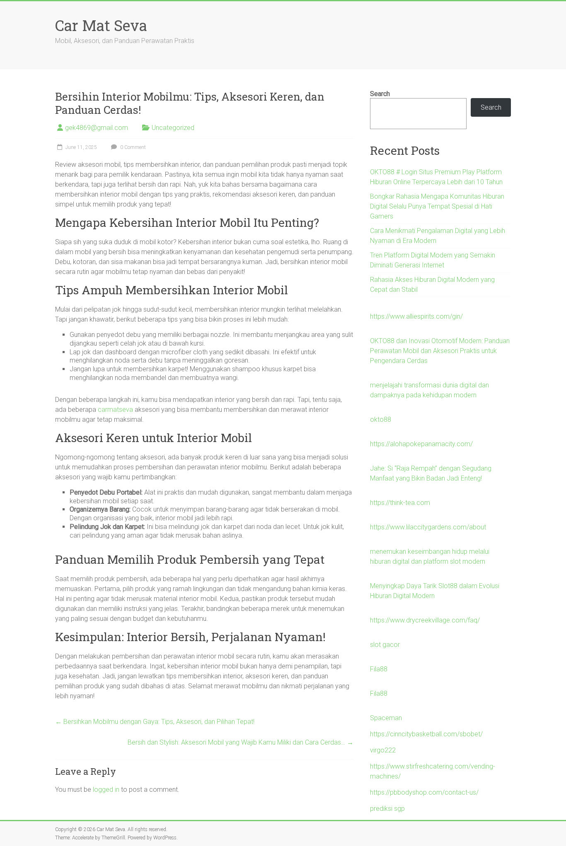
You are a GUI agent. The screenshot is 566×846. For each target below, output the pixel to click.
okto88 (380, 419)
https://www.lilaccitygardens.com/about (428, 527)
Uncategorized (173, 128)
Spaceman (386, 718)
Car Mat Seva (101, 25)
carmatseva (115, 409)
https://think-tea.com (400, 503)
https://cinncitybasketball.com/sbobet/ (426, 734)
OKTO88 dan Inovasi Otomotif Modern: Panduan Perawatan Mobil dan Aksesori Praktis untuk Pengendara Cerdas (440, 351)
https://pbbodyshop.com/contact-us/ (424, 792)
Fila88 (378, 669)
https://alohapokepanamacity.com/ (421, 444)
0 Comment (132, 147)
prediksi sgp (387, 808)
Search (380, 94)
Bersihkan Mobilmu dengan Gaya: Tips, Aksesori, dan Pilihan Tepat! (154, 722)
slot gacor (385, 645)
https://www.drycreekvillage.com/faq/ (425, 620)
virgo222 (383, 750)
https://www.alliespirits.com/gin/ (416, 316)
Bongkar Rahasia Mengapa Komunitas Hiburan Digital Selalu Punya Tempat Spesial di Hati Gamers (437, 206)
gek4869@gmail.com (96, 128)
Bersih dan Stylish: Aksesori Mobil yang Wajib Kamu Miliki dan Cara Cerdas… (240, 742)
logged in (106, 789)
